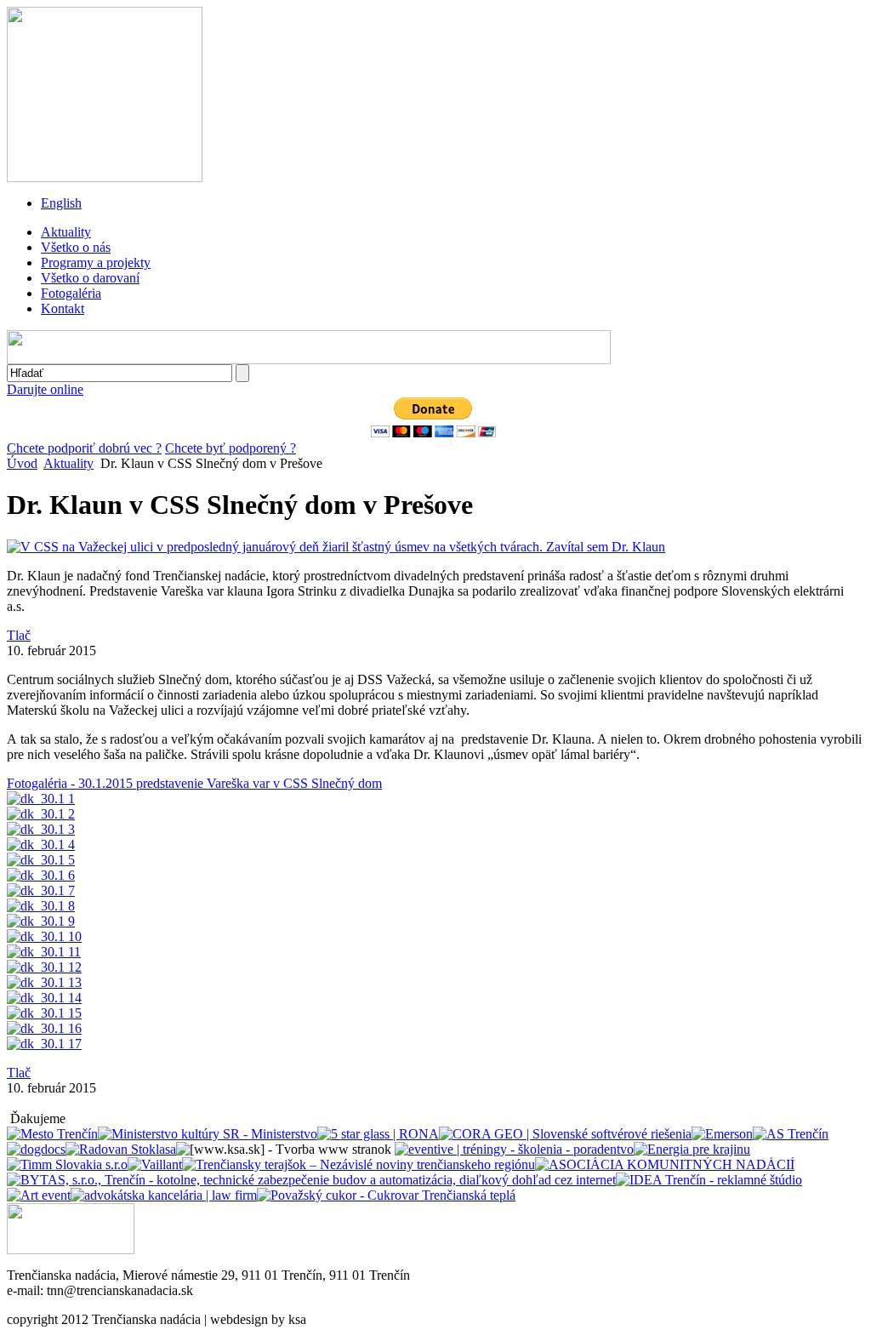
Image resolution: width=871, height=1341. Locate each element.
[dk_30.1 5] (41, 860)
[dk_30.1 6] (41, 875)
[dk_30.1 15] (44, 1013)
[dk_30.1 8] (41, 906)
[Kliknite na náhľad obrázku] (336, 546)
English (61, 203)
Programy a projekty (96, 262)
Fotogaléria (71, 293)
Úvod (22, 463)
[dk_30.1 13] (44, 982)
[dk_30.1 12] (44, 967)
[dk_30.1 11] (44, 951)
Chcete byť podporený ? (230, 448)
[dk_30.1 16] (44, 1028)
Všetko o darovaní (90, 278)
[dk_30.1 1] (41, 798)
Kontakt (62, 308)
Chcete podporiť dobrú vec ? (84, 448)
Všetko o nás (76, 247)
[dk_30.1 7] (41, 890)
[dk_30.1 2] (41, 814)
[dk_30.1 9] (41, 921)
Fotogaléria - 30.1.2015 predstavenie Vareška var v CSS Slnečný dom (194, 783)
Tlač (19, 635)
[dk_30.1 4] (41, 844)
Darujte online (45, 389)
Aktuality (66, 232)
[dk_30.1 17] (44, 1043)
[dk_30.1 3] (41, 829)
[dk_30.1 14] (44, 997)
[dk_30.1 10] (44, 936)
